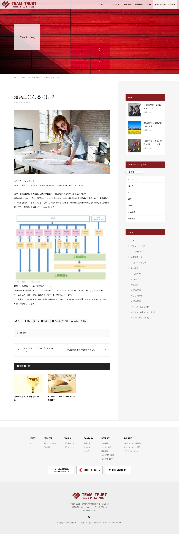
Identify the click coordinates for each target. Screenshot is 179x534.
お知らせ (137, 274)
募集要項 (137, 290)
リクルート (132, 179)
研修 (130, 205)
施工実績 (127, 5)
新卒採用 (134, 285)
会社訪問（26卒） (107, 459)
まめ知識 (131, 212)
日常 (130, 199)
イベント (131, 192)
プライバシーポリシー (142, 318)
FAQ (149, 5)
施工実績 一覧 (136, 257)
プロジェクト (114, 5)
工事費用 (137, 252)
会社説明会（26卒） (108, 455)
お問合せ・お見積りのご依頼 (143, 312)
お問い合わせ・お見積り (165, 5)
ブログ (136, 279)
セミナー (131, 186)
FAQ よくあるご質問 (140, 307)
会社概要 (139, 5)
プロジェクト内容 (138, 246)
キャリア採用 (136, 296)
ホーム (101, 5)
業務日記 (27, 102)
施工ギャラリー (139, 263)
